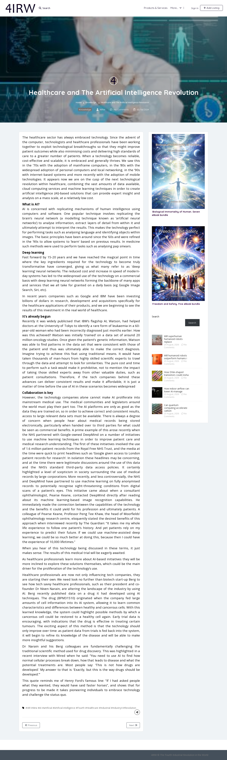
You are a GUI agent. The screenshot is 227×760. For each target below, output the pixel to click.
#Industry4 (116, 707)
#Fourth (80, 707)
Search (155, 316)
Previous (32, 725)
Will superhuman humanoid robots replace (173, 339)
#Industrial (104, 707)
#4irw (34, 707)
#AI (40, 707)
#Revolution (129, 707)
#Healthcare (91, 707)
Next (132, 725)
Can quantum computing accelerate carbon (175, 408)
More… (174, 7)
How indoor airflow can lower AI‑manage (176, 390)
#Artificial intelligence (64, 707)
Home (79, 102)
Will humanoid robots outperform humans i (175, 357)
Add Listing (212, 7)
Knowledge (91, 102)
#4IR (28, 707)
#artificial (47, 707)
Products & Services (156, 7)
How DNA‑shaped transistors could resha (176, 373)
